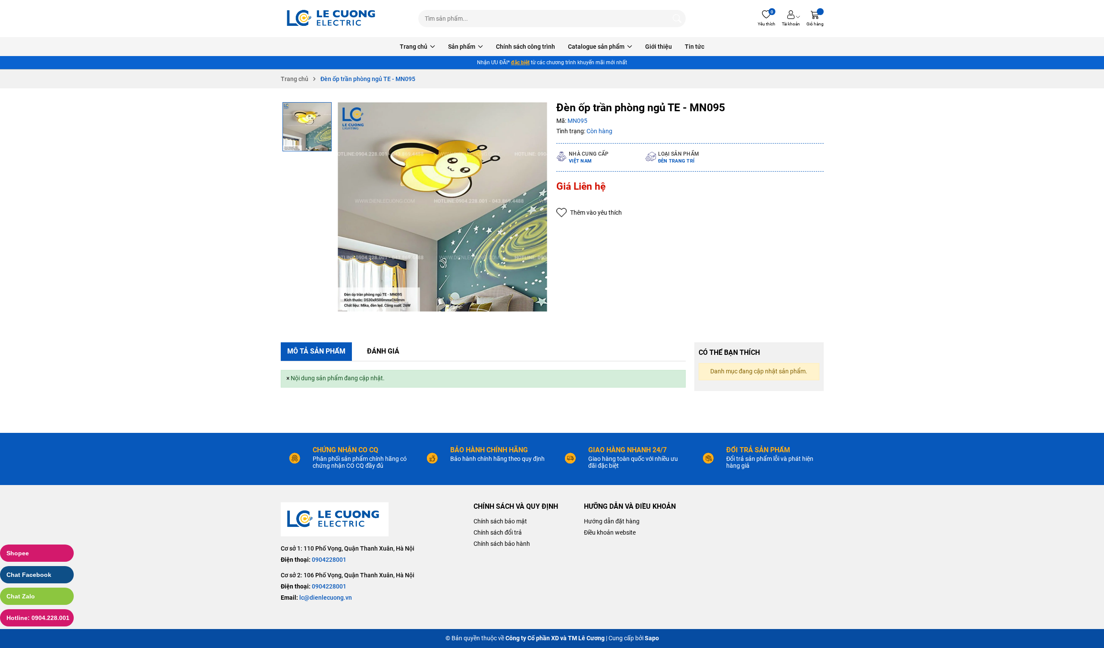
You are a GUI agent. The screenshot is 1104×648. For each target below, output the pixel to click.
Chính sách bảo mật (500, 521)
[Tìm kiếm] (677, 18)
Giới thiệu (658, 46)
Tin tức (694, 46)
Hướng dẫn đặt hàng (612, 521)
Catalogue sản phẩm (597, 46)
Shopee (17, 553)
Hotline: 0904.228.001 (37, 617)
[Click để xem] (442, 207)
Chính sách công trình (525, 46)
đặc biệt (520, 62)
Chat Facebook (28, 574)
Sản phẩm (462, 46)
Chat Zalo (20, 596)
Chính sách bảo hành (502, 543)
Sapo (652, 638)
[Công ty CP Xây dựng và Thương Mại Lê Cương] (335, 519)
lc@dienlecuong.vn (325, 597)
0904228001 (329, 559)
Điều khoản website (610, 532)
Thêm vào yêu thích (596, 212)
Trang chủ (414, 46)
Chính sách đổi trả (498, 532)
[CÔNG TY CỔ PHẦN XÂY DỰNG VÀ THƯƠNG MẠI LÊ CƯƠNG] (332, 18)
